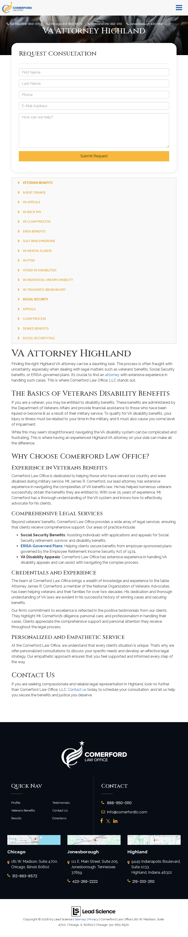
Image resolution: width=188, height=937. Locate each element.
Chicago (65, 24)
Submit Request (94, 156)
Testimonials (61, 802)
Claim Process (34, 318)
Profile (15, 802)
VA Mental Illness (37, 251)
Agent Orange (34, 192)
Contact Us (60, 810)
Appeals (29, 309)
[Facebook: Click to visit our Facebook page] (101, 821)
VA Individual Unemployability (48, 280)
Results (16, 818)
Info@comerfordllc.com (127, 812)
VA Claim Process (36, 221)
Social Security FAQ (38, 338)
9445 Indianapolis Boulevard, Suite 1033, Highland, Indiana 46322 (155, 867)
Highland (106, 24)
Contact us (77, 689)
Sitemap (80, 919)
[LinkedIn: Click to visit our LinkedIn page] (115, 821)
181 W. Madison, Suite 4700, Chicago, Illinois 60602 (34, 864)
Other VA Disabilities (39, 270)
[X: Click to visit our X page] (108, 821)
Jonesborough (150, 24)
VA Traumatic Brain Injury (44, 289)
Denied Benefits (36, 328)
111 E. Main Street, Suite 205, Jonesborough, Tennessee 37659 (94, 867)
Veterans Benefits (23, 810)
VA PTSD (29, 260)
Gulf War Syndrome (39, 241)
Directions (59, 818)
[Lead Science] (93, 911)
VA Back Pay (32, 212)
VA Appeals (31, 202)
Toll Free (25, 24)
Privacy (93, 919)
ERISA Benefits (34, 231)
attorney (112, 375)
